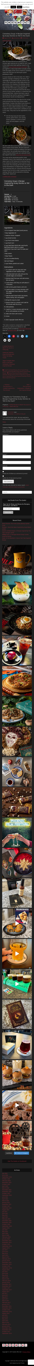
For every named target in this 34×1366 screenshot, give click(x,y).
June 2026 (5, 1175)
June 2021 (5, 1213)
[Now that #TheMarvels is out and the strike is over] (17, 862)
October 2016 (6, 1310)
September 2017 (7, 1290)
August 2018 (5, 1270)
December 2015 (6, 1328)
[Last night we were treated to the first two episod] (17, 741)
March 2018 (5, 1279)
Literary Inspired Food (8, 371)
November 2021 (6, 1204)
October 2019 (6, 1244)
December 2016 (6, 1306)
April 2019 (5, 1255)
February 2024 (6, 1180)
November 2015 (6, 1330)
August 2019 (5, 1248)
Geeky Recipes (13, 370)
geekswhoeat (16, 38)
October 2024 (6, 1179)
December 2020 (6, 1220)
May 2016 (5, 1319)
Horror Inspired (26, 374)
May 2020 (5, 1231)
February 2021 (6, 1219)
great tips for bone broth (23, 155)
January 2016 (6, 1326)
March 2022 (5, 1200)
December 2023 (6, 1182)
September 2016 (7, 1311)
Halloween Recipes (7, 374)
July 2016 (4, 1315)
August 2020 (5, 1228)
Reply (4, 422)
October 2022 (6, 1193)
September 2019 (7, 1246)
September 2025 (7, 1177)
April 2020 (5, 1233)
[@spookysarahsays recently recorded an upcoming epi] (17, 893)
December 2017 (6, 1284)
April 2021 (5, 1217)
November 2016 (6, 1308)
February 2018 (6, 1280)
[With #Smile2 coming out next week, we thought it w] (17, 559)
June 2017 (5, 1295)
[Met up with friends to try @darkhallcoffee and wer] (17, 650)
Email (5, 460)
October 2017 (6, 1288)
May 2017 (5, 1297)
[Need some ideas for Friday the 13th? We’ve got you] (17, 1105)
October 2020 (6, 1224)
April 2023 (5, 1186)
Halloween (25, 373)
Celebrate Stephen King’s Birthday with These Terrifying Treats (8, 355)
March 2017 (5, 1300)
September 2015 (7, 1333)
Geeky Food (7, 370)
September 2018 (7, 1268)
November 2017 (6, 1286)
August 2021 (5, 1210)
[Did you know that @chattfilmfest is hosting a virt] (17, 1135)
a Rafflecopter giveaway (9, 176)
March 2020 (5, 1235)
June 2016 (5, 1317)
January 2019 (6, 1260)
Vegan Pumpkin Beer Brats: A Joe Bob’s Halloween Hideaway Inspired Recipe (9, 363)
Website (5, 466)
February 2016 (6, 1324)
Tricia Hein (11, 412)
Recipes (4, 373)
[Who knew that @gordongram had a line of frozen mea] (17, 923)
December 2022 (6, 1190)
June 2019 (5, 1251)
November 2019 (6, 1242)
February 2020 (6, 1237)
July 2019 (4, 1250)
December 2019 (6, 1240)
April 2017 (5, 1299)
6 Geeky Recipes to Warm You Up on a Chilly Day (8, 347)
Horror (14, 374)
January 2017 (6, 1304)
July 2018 (4, 1271)
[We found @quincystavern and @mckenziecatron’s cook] (17, 1014)
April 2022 (5, 1199)
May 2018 (5, 1275)
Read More (25, 7)
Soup (14, 377)
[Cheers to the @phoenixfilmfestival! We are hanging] (17, 832)
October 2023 (6, 1184)
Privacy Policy (26, 1352)
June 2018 (5, 1273)
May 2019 (5, 1253)
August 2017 (5, 1291)
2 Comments (25, 38)
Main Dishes (17, 371)
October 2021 (6, 1206)
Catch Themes (21, 1363)
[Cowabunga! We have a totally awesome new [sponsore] (17, 681)
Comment (6, 434)
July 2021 (4, 1211)
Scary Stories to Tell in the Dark (18, 67)
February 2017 (6, 1302)
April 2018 (5, 1277)
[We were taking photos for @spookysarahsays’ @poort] (17, 771)
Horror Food (19, 374)
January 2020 (6, 1239)
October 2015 (6, 1331)
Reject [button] (19, 7)
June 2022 (5, 1197)
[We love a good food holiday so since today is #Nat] (17, 590)
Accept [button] (13, 7)
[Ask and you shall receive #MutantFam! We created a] (17, 1075)
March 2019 (5, 1257)
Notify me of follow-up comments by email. (15, 473)
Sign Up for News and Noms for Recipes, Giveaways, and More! (16, 504)
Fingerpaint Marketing (25, 328)
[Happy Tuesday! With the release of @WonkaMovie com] (17, 802)
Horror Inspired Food (23, 370)
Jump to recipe (7, 40)
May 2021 (5, 1215)
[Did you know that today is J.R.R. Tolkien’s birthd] (17, 711)
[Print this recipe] (5, 189)
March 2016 (5, 1322)
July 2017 (4, 1293)
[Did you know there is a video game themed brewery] (17, 984)
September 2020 (7, 1226)
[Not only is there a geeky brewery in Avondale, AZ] (17, 953)
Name (5, 454)
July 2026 (4, 1173)
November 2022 (6, 1191)
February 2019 (6, 1259)
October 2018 (6, 1266)
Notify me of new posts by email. (12, 478)
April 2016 (5, 1320)
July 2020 (4, 1230)
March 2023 (5, 1188)
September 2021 (7, 1208)
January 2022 (6, 1202)
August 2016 (5, 1313)
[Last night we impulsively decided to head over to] (17, 1044)
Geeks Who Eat (16, 1360)
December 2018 (6, 1262)
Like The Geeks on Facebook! (17, 1161)
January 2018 (6, 1282)
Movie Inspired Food (25, 371)
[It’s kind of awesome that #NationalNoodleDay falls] (17, 620)
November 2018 (6, 1264)
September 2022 (7, 1195)
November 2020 (6, 1222)
